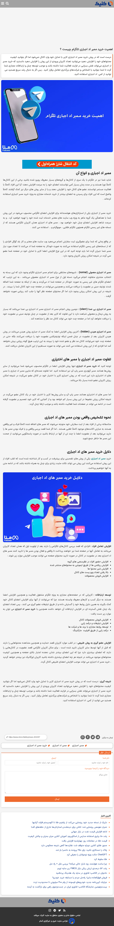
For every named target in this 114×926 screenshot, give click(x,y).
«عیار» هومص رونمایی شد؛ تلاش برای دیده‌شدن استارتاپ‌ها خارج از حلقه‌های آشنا (69, 827)
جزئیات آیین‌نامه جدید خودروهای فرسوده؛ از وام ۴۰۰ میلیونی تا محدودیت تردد (70, 882)
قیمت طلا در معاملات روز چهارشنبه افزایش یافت (84, 841)
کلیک (42, 915)
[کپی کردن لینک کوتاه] (24, 737)
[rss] (64, 911)
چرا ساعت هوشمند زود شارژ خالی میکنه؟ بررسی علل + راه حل (78, 864)
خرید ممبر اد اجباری (37, 745)
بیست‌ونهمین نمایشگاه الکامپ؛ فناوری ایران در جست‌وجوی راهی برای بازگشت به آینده (67, 887)
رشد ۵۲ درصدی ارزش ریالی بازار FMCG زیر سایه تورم (82, 868)
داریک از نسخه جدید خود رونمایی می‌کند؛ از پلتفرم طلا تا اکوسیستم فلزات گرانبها (69, 822)
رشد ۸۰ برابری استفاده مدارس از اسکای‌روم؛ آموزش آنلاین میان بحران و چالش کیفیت (67, 836)
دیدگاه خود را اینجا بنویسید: (96, 768)
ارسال (57, 799)
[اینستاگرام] (50, 911)
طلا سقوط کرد (100, 859)
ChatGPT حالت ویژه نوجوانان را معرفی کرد (87, 854)
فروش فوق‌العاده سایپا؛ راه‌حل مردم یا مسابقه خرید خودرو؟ (79, 877)
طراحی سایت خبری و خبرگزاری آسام (53, 921)
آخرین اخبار (106, 815)
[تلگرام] (98, 738)
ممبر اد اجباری (59, 745)
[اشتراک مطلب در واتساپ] (82, 737)
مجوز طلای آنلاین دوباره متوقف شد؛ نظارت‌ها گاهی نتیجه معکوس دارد (74, 845)
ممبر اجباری (78, 745)
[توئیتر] (93, 738)
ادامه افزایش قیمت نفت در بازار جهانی (89, 831)
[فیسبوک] (88, 738)
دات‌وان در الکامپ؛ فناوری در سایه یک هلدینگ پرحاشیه (81, 873)
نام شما (106, 758)
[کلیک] (104, 3)
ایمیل (53, 758)
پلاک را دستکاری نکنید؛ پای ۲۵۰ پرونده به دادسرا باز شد (81, 850)
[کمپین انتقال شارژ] (57, 164)
